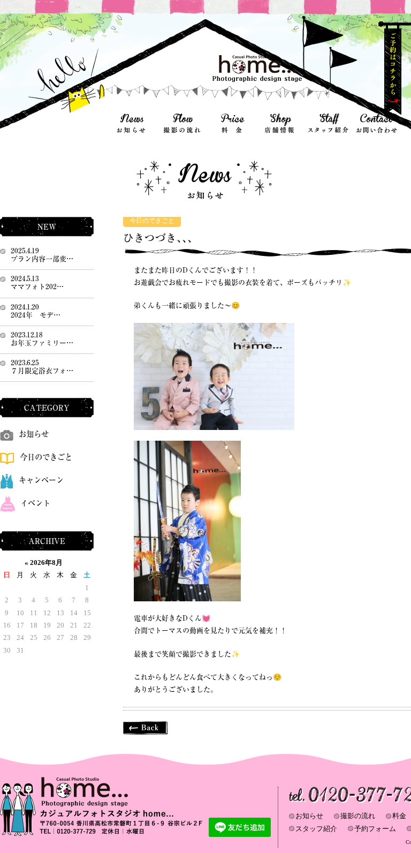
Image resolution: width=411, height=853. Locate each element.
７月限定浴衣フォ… (42, 370)
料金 (399, 816)
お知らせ (34, 434)
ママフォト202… (37, 286)
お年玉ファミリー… (42, 342)
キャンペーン (41, 480)
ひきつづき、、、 (160, 238)
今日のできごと (152, 220)
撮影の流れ (357, 816)
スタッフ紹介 (316, 829)
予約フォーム (375, 829)
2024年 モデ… (35, 315)
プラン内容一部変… (42, 258)
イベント (35, 503)
